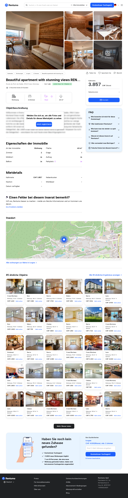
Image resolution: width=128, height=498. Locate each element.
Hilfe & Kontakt (39, 486)
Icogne (28, 73)
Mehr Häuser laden (64, 426)
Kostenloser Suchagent (102, 5)
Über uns (37, 489)
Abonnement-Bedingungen (76, 486)
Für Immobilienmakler (42, 482)
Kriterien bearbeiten (93, 458)
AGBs (68, 482)
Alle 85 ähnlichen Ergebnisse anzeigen (104, 275)
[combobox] (46, 5)
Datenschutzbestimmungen (76, 478)
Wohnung (38, 148)
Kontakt (105, 100)
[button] (71, 84)
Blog (68, 493)
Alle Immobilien (79, 5)
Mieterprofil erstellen (74, 489)
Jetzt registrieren (44, 124)
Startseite (10, 73)
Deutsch (9, 482)
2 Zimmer (36, 73)
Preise (36, 478)
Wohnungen (19, 73)
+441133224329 (103, 487)
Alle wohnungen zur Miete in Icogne (20, 263)
